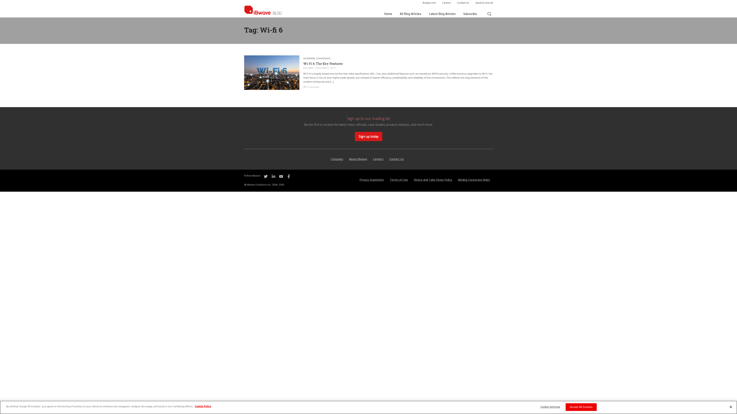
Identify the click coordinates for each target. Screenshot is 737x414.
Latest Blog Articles (442, 14)
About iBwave (358, 159)
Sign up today (368, 136)
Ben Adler (308, 68)
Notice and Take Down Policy (433, 180)
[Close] (731, 407)
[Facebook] (289, 176)
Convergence (323, 59)
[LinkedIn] (273, 176)
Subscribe (470, 14)
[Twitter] (266, 176)
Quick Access (482, 2)
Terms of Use (399, 180)
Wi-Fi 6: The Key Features (323, 64)
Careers (446, 2)
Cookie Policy (203, 406)
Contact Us (463, 2)
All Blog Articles (410, 14)
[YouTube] (281, 176)
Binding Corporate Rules (474, 180)
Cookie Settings (550, 407)
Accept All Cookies (581, 406)
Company (337, 159)
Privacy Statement (371, 180)
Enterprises (309, 59)
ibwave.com (429, 2)
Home (388, 14)
